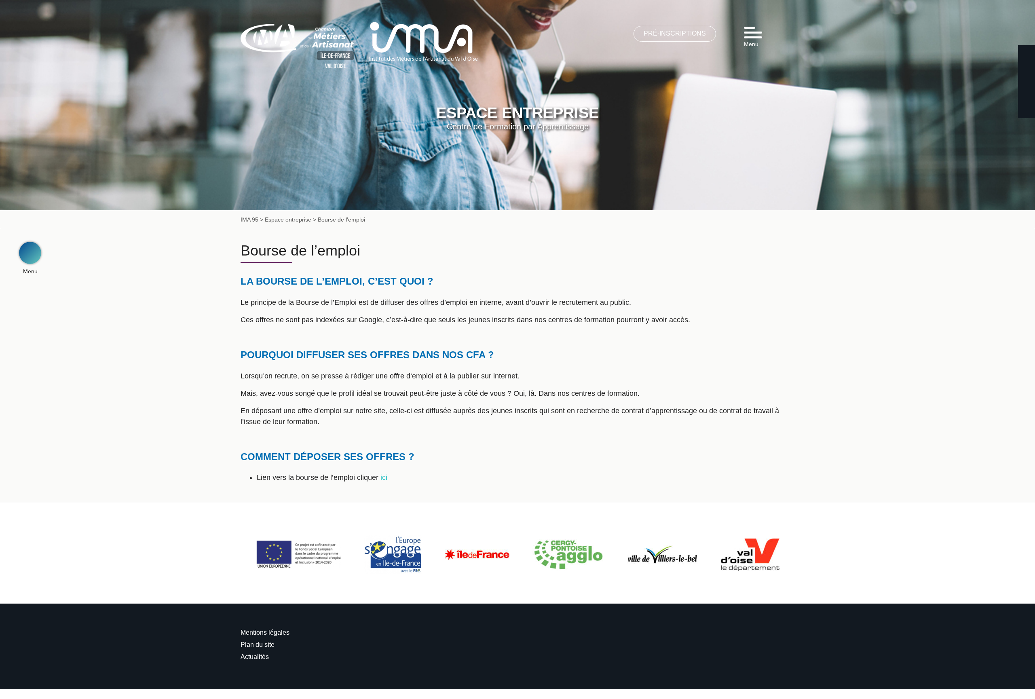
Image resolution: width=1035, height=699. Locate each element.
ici (383, 477)
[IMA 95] (423, 41)
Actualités (255, 656)
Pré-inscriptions (675, 33)
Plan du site (258, 644)
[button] (30, 253)
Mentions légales (265, 632)
